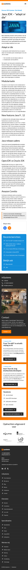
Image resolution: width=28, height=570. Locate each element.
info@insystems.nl (6, 454)
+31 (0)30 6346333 (6, 453)
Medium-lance (7, 549)
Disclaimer (14, 567)
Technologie (6, 562)
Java (5, 527)
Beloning (6, 552)
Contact (6, 331)
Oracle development (8, 509)
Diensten (6, 503)
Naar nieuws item (9, 384)
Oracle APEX (6, 534)
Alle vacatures (9, 409)
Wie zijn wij (6, 481)
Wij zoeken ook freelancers (12, 414)
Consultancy (6, 506)
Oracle (5, 531)
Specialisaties (7, 524)
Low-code (6, 512)
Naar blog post (9, 359)
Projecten (6, 515)
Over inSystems (7, 478)
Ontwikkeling (6, 559)
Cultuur (5, 555)
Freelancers (6, 490)
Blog (5, 484)
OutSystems (6, 537)
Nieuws (5, 487)
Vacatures (6, 546)
